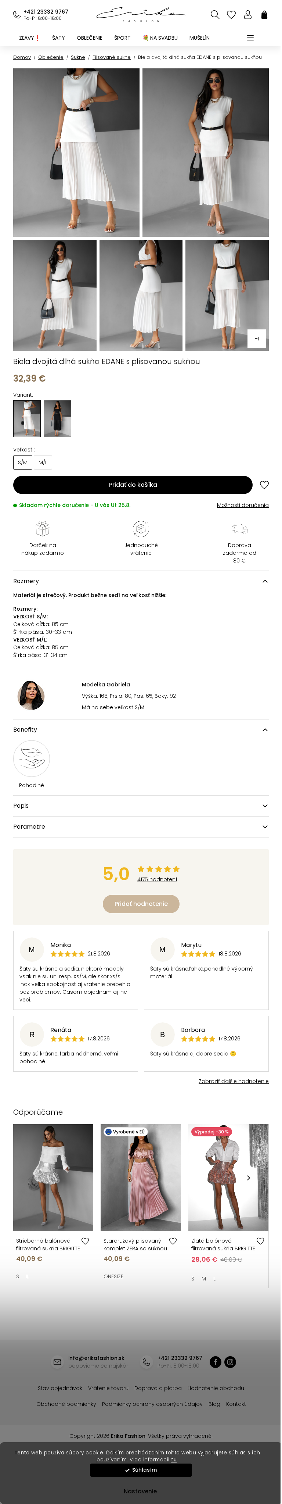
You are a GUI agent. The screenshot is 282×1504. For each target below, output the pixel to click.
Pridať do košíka (133, 485)
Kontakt (236, 1404)
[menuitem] (29, 37)
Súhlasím (142, 1470)
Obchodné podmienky (66, 1404)
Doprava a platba (158, 1388)
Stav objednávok (60, 1388)
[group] (57, 418)
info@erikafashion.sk (96, 1358)
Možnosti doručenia (243, 505)
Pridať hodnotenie (141, 904)
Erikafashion (215, 1362)
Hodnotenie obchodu (216, 1388)
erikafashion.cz (230, 1362)
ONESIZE (113, 1276)
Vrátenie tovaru (108, 1388)
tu (171, 1459)
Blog (214, 1404)
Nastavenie (137, 1491)
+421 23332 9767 (46, 11)
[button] (249, 1178)
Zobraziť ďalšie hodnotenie (234, 1081)
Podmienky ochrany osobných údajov (152, 1404)
